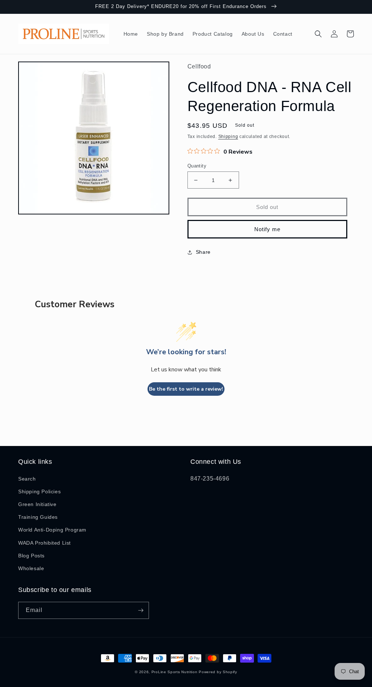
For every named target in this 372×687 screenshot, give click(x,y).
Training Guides (38, 517)
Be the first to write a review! (186, 389)
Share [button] (203, 252)
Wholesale (31, 568)
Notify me (267, 229)
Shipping (228, 136)
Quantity (196, 166)
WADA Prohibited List (44, 543)
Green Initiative (37, 504)
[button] (318, 34)
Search (27, 479)
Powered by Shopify (218, 672)
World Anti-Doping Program (52, 530)
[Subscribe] (141, 610)
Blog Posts (31, 555)
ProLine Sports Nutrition (174, 672)
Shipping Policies (39, 491)
